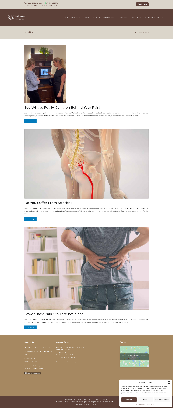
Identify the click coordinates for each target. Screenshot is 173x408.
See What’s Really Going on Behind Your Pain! (62, 107)
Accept (129, 399)
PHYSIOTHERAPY (123, 17)
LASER (87, 17)
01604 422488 (29, 359)
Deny (145, 399)
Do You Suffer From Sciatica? (48, 203)
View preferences (162, 399)
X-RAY (132, 17)
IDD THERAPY (95, 17)
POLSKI (150, 17)
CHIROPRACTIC (75, 17)
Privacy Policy (140, 404)
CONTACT (160, 17)
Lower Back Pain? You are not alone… (55, 314)
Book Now (142, 4)
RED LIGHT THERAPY (108, 17)
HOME (66, 17)
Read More (29, 121)
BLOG (139, 17)
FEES (144, 17)
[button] (169, 382)
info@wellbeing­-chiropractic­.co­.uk (43, 5)
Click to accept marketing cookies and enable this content (134, 357)
